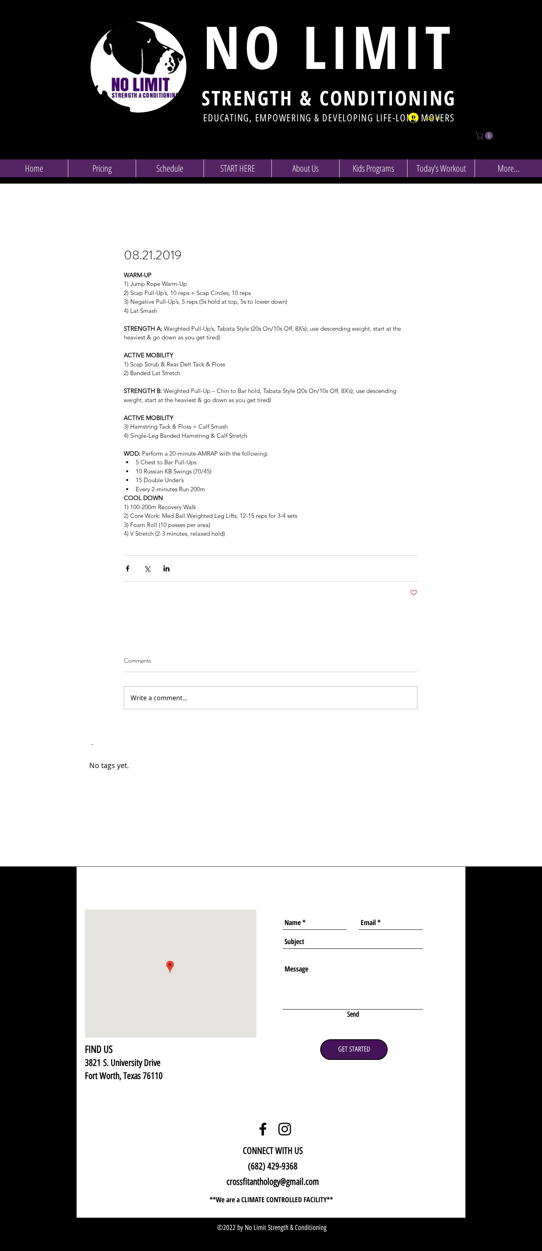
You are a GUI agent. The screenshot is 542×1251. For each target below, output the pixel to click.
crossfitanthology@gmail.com (273, 1181)
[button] (485, 136)
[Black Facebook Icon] (262, 1129)
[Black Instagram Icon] (284, 1129)
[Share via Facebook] (127, 568)
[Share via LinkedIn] (166, 568)
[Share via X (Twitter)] (147, 568)
